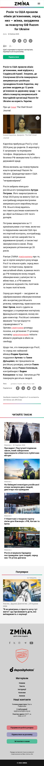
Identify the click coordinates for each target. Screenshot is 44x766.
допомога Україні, (16, 384)
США (32, 384)
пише (13, 107)
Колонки (22, 692)
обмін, (25, 384)
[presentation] (6, 592)
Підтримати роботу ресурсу (22, 727)
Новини (22, 683)
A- (10, 46)
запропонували (21, 334)
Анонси (22, 696)
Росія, (29, 384)
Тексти (22, 686)
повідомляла (25, 256)
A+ (5, 46)
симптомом (17, 327)
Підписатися (14, 57)
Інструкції (22, 689)
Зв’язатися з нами (22, 741)
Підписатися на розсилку (22, 734)
